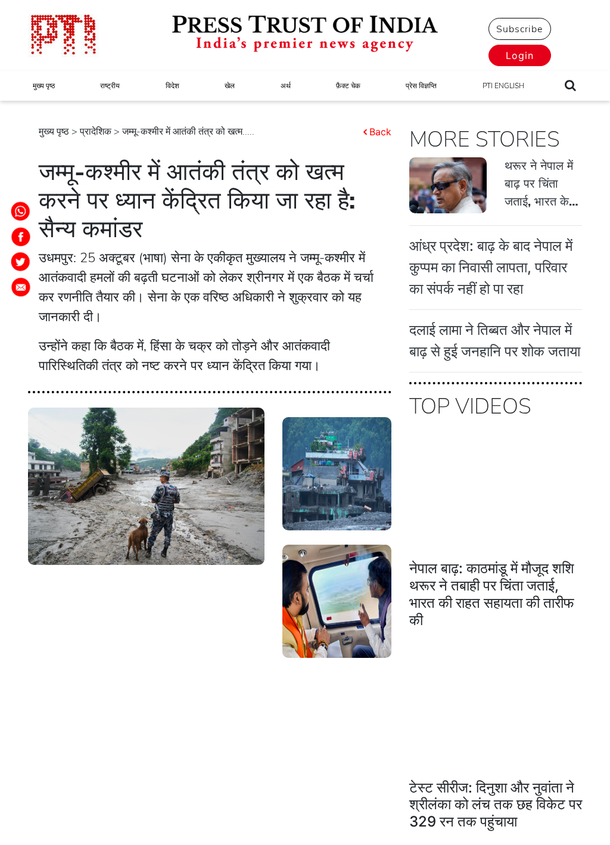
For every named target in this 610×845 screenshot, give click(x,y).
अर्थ (286, 86)
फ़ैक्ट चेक (348, 86)
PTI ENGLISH (503, 86)
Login (520, 55)
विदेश (172, 86)
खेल (230, 86)
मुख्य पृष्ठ (44, 86)
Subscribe (519, 29)
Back (380, 132)
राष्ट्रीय (110, 86)
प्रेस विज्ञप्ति (421, 86)
